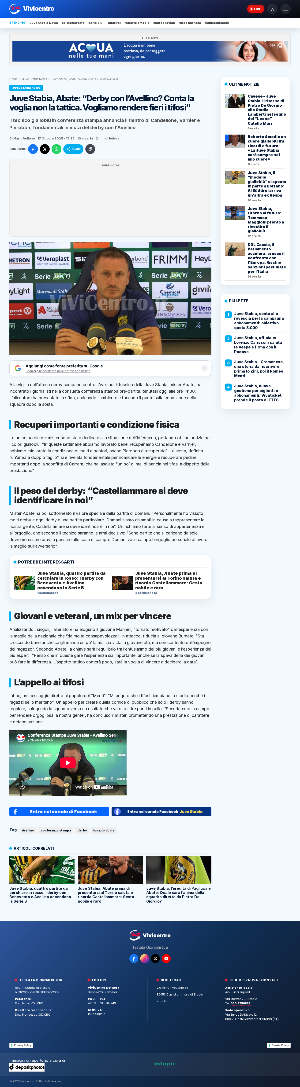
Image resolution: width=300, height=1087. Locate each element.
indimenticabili (217, 23)
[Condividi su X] (45, 149)
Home (13, 79)
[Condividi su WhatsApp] (56, 149)
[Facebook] (133, 958)
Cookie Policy (280, 1045)
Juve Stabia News (44, 23)
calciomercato (73, 23)
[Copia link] (90, 149)
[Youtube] (166, 958)
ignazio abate (103, 830)
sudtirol (114, 23)
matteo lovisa (164, 23)
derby (82, 830)
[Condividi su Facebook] (33, 149)
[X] (155, 958)
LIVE (257, 9)
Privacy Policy (22, 1045)
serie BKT (96, 23)
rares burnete (190, 23)
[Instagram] (144, 958)
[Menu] (285, 9)
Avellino (28, 830)
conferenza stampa (56, 830)
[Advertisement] (110, 201)
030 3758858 (241, 1003)
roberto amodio (137, 23)
